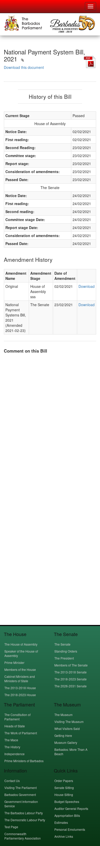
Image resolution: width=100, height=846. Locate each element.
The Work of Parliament (20, 733)
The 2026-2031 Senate (70, 686)
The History (12, 747)
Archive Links (63, 836)
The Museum (63, 714)
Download (86, 286)
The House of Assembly (20, 644)
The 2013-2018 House (20, 688)
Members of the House (20, 669)
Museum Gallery (65, 742)
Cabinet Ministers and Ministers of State (19, 678)
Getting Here (63, 735)
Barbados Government (20, 794)
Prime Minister (14, 662)
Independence (14, 754)
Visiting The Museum (69, 721)
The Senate (62, 644)
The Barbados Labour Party (23, 813)
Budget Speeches (66, 801)
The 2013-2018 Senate (70, 672)
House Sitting (63, 794)
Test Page (11, 827)
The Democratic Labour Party (24, 820)
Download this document (24, 67)
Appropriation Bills (67, 815)
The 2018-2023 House (20, 695)
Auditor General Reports (71, 808)
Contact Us (12, 780)
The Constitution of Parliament (17, 716)
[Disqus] (50, 422)
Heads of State (14, 726)
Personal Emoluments (69, 829)
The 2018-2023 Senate (70, 679)
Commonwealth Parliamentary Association (22, 836)
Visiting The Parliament (20, 787)
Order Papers (63, 780)
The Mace (11, 740)
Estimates (61, 822)
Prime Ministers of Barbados (24, 761)
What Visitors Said (67, 728)
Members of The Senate (71, 665)
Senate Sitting (64, 787)
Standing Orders (65, 651)
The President (64, 658)
